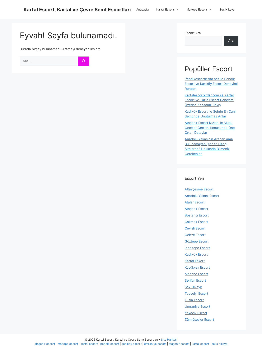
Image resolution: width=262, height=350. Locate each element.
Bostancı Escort (197, 215)
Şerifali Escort (195, 280)
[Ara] (83, 61)
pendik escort (109, 344)
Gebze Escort (195, 235)
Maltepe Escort (196, 9)
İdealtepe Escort (197, 248)
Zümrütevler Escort (199, 319)
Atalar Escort (194, 202)
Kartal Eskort (165, 9)
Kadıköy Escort (196, 254)
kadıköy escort (132, 344)
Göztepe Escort (196, 241)
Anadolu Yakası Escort (202, 196)
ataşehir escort (45, 344)
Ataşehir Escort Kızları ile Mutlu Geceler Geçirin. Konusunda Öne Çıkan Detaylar (210, 127)
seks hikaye (219, 344)
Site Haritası (169, 339)
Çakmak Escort (196, 222)
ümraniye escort (155, 344)
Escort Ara (193, 33)
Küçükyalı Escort (197, 267)
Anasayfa (142, 9)
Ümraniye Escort (197, 306)
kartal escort (89, 344)
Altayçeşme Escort (199, 189)
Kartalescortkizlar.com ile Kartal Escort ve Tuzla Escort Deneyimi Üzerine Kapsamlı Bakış (209, 100)
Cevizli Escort (195, 228)
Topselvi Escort (196, 293)
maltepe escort (68, 344)
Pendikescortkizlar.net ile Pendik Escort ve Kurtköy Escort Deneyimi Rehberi (211, 84)
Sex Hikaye (227, 9)
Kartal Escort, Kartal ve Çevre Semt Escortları (77, 9)
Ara (231, 40)
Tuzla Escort (194, 300)
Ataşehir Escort (196, 209)
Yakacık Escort (196, 313)
